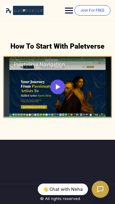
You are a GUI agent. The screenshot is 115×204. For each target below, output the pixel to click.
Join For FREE (92, 10)
